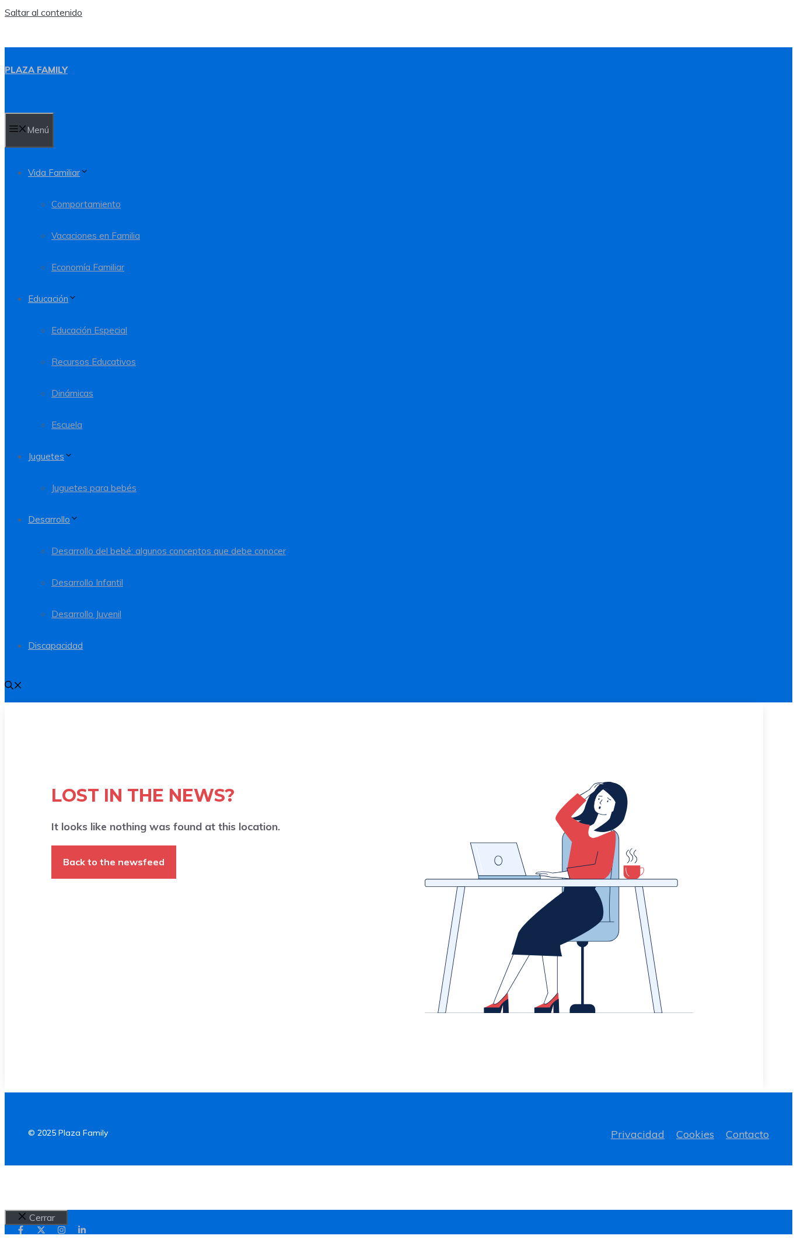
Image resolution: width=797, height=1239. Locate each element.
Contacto (747, 1134)
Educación (48, 298)
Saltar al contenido (43, 12)
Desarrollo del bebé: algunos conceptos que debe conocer (168, 550)
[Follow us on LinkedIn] (82, 1230)
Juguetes (46, 456)
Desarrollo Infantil (87, 582)
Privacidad (638, 1134)
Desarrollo (49, 519)
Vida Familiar (54, 172)
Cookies (695, 1134)
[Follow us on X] (41, 1230)
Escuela (66, 424)
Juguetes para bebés (94, 487)
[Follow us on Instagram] (61, 1230)
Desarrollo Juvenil (86, 614)
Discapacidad (55, 645)
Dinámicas (72, 393)
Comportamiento (86, 204)
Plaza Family (36, 69)
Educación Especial (89, 330)
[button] (13, 686)
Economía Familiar (87, 267)
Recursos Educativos (93, 361)
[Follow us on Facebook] (20, 1230)
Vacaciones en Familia (95, 235)
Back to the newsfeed (114, 862)
